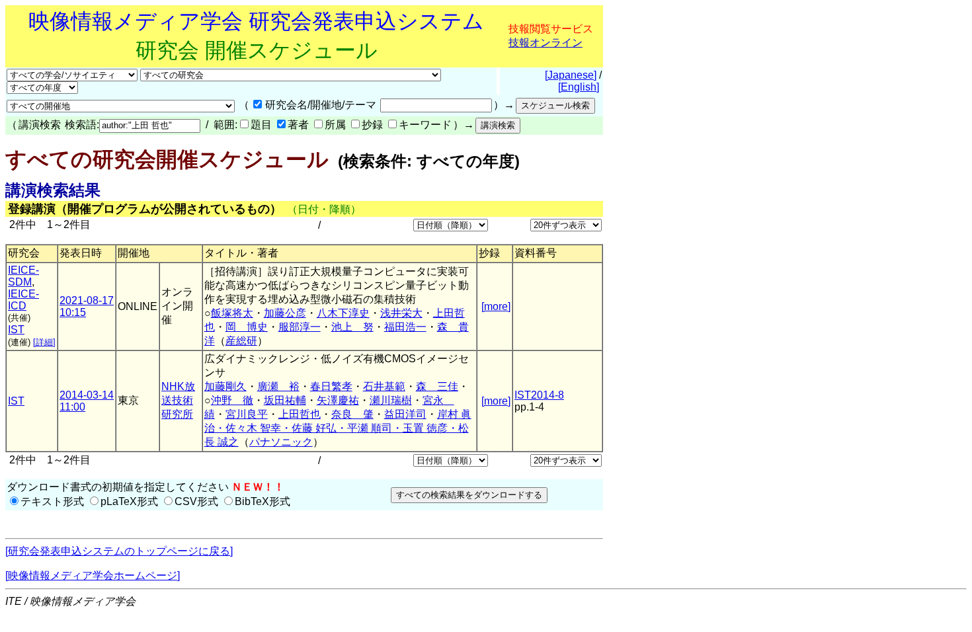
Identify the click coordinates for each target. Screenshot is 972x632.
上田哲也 (299, 414)
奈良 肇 (352, 414)
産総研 (241, 340)
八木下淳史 (343, 313)
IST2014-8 (539, 395)
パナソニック (281, 442)
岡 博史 (246, 327)
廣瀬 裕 (278, 386)
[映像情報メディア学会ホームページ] (92, 575)
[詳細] (44, 342)
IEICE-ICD (23, 299)
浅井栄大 (401, 313)
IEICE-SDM (23, 276)
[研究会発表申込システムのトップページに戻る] (119, 551)
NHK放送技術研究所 (178, 400)
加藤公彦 (285, 313)
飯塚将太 (232, 313)
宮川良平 (246, 414)
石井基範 (384, 386)
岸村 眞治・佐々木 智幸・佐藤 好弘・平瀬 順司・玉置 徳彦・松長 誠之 (337, 428)
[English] (578, 87)
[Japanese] (570, 75)
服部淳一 (299, 327)
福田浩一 (405, 327)
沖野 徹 (232, 400)
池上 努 (352, 327)
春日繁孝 (331, 386)
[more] (495, 306)
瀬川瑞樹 (391, 400)
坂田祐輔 (285, 400)
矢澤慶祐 (338, 400)
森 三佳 (437, 386)
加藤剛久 (225, 386)
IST (16, 329)
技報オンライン (545, 42)
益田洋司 (405, 414)
